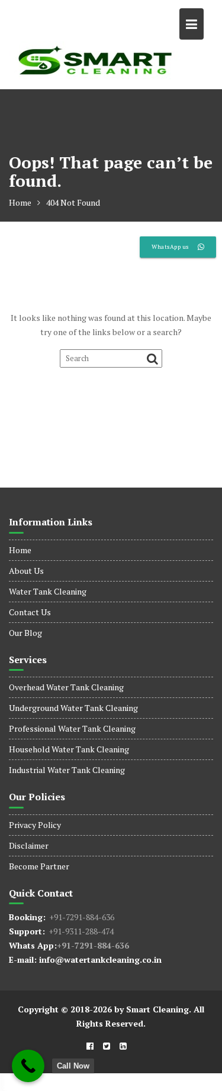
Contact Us (30, 612)
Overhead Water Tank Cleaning (66, 687)
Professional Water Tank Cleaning (72, 728)
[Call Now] (28, 1066)
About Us (26, 570)
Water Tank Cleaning (47, 591)
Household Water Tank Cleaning (69, 749)
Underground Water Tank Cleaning (73, 707)
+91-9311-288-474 (79, 931)
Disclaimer (29, 845)
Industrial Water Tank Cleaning (67, 769)
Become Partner (39, 866)
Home (20, 550)
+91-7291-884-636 (80, 917)
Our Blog (25, 632)
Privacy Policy (35, 824)
